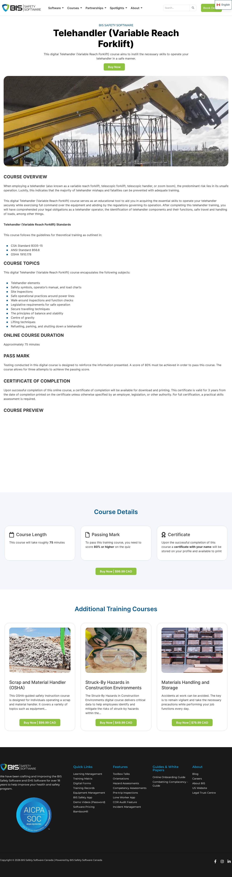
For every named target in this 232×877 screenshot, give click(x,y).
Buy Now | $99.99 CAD (116, 571)
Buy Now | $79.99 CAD (192, 722)
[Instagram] (222, 861)
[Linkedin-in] (229, 861)
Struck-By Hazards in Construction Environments (113, 685)
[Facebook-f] (215, 861)
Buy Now (114, 67)
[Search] (193, 8)
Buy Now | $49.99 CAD (116, 722)
